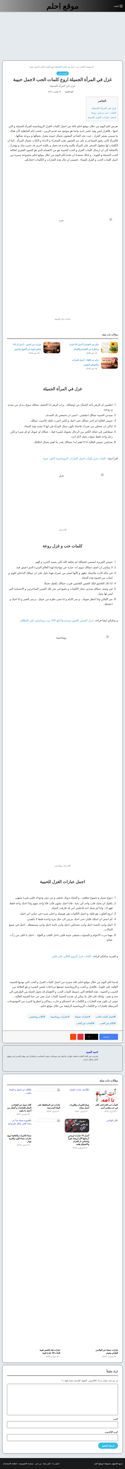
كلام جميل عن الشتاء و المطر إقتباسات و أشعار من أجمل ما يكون (19, 1107)
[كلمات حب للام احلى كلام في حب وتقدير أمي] (106, 1095)
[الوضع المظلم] (104, 7)
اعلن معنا (47, 1463)
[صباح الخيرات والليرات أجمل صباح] (77, 1095)
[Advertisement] (99, 36)
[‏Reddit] (73, 1037)
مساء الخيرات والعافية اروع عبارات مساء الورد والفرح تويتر (19, 1138)
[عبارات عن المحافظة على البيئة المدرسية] (48, 1095)
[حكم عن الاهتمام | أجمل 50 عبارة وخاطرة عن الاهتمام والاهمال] (109, 347)
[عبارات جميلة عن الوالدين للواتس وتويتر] (106, 1233)
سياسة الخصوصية (26, 1463)
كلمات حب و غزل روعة (103, 112)
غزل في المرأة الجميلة (104, 108)
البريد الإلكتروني (111, 1432)
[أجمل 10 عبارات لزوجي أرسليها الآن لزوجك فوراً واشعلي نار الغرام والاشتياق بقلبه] (77, 1125)
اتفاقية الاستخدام (10, 1463)
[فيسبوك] (92, 1064)
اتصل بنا (55, 1463)
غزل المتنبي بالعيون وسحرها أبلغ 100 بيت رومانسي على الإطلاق (56, 620)
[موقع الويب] (96, 1064)
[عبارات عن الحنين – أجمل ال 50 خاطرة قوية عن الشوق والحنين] (51, 347)
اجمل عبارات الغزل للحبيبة (102, 117)
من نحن (38, 1463)
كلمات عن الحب (84, 1023)
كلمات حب (80, 67)
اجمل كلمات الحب (105, 1016)
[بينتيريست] (80, 1037)
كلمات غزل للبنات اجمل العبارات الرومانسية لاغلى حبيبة (74, 458)
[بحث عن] (110, 7)
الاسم (115, 1419)
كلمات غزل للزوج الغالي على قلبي (71, 956)
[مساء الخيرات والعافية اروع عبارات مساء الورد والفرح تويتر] (19, 1125)
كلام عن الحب (107, 1023)
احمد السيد (69, 91)
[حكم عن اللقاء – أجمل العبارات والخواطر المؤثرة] (109, 363)
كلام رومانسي (36, 1016)
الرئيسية (90, 67)
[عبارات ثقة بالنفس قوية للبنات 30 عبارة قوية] (48, 1233)
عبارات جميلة (82, 1016)
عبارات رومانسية (59, 1016)
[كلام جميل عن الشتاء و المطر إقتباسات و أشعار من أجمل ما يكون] (19, 1095)
